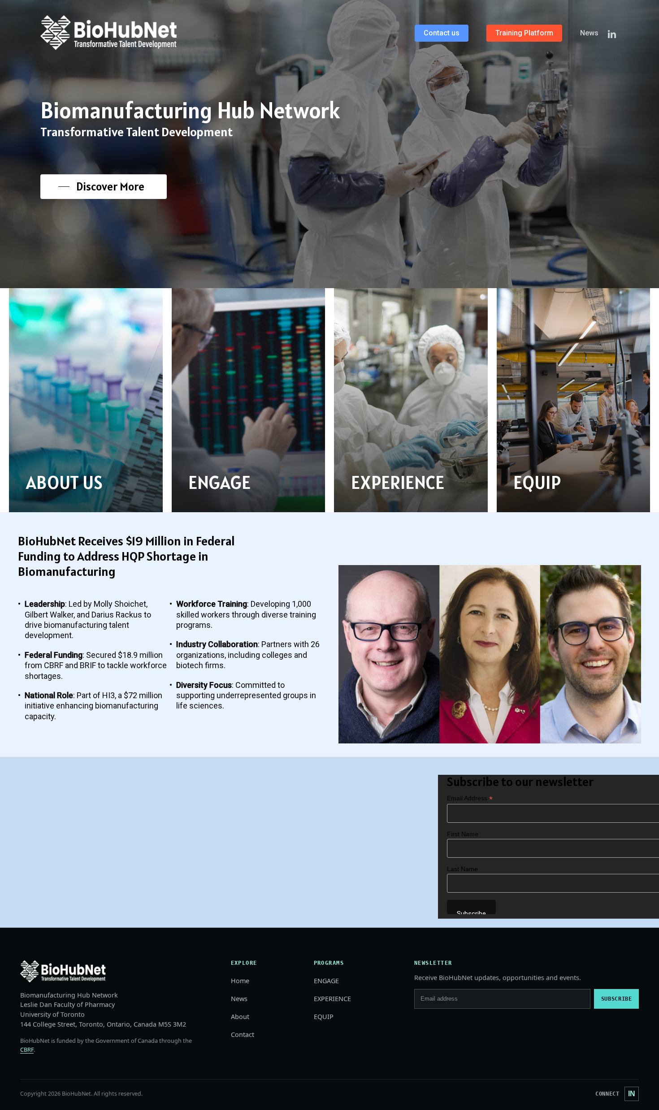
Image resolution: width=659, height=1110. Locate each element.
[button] (103, 186)
